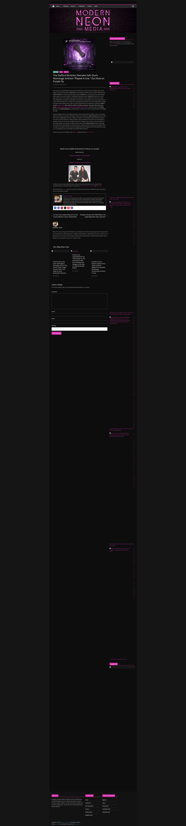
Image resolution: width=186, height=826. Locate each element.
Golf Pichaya (61, 105)
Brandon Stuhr (63, 84)
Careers (87, 809)
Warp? (96, 6)
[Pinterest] (62, 208)
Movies (73, 6)
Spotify (76, 132)
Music (57, 6)
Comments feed (106, 809)
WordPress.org (106, 812)
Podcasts (66, 6)
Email (53, 318)
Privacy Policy (88, 812)
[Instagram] (58, 208)
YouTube (99, 186)
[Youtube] (68, 208)
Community (82, 6)
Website (88, 162)
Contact (89, 6)
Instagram (77, 155)
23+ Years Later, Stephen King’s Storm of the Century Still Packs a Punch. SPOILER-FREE (65, 216)
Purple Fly (66, 71)
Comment (55, 292)
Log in (103, 803)
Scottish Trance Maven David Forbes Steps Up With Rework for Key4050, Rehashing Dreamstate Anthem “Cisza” (98, 267)
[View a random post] (132, 6)
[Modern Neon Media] (53, 6)
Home (86, 800)
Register (104, 800)
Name (53, 311)
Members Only (89, 815)
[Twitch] (72, 208)
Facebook (71, 155)
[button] (60, 6)
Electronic (56, 71)
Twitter (83, 155)
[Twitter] (65, 208)
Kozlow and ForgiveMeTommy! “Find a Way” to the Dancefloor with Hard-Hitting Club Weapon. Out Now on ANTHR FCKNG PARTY (78, 261)
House (61, 71)
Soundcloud (90, 132)
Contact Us (88, 803)
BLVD (66, 107)
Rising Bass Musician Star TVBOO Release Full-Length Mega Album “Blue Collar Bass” (93, 216)
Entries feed (105, 806)
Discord (65, 189)
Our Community (89, 806)
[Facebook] (55, 208)
